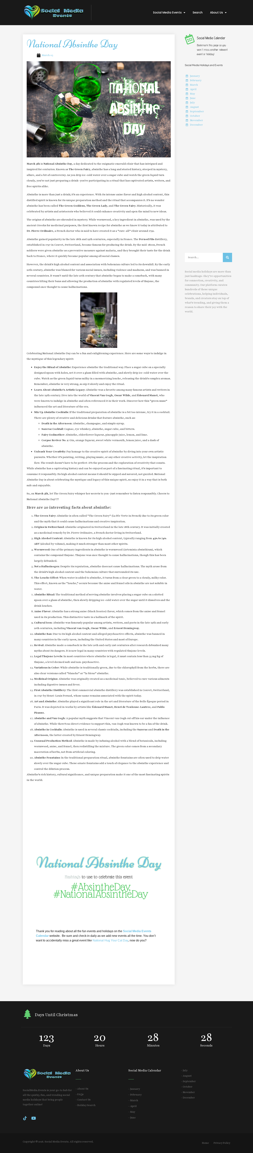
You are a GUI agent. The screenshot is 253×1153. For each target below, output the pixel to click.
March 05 (47, 55)
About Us (216, 12)
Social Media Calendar (211, 38)
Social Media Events (167, 12)
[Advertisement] (99, 819)
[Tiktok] (25, 1118)
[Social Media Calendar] (189, 39)
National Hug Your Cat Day (110, 940)
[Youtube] (33, 1118)
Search (198, 12)
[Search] (227, 257)
